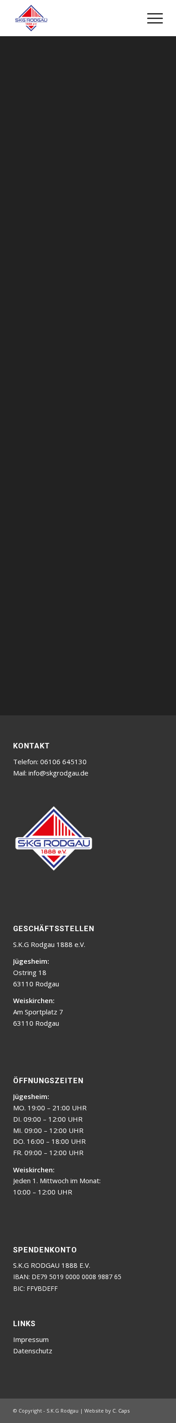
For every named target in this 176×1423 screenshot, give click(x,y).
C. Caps (121, 1410)
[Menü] (150, 18)
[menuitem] (129, 18)
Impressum (31, 1339)
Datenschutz (32, 1350)
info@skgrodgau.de (58, 772)
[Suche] (129, 18)
